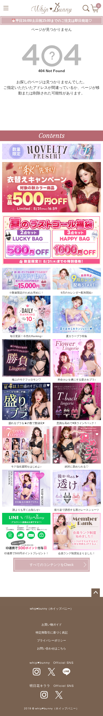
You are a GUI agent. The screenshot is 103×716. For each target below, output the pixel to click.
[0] (95, 10)
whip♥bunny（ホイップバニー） (51, 608)
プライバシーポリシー (51, 640)
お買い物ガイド (51, 624)
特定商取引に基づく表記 (52, 632)
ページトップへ (95, 592)
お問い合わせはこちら (51, 648)
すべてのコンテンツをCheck (52, 565)
